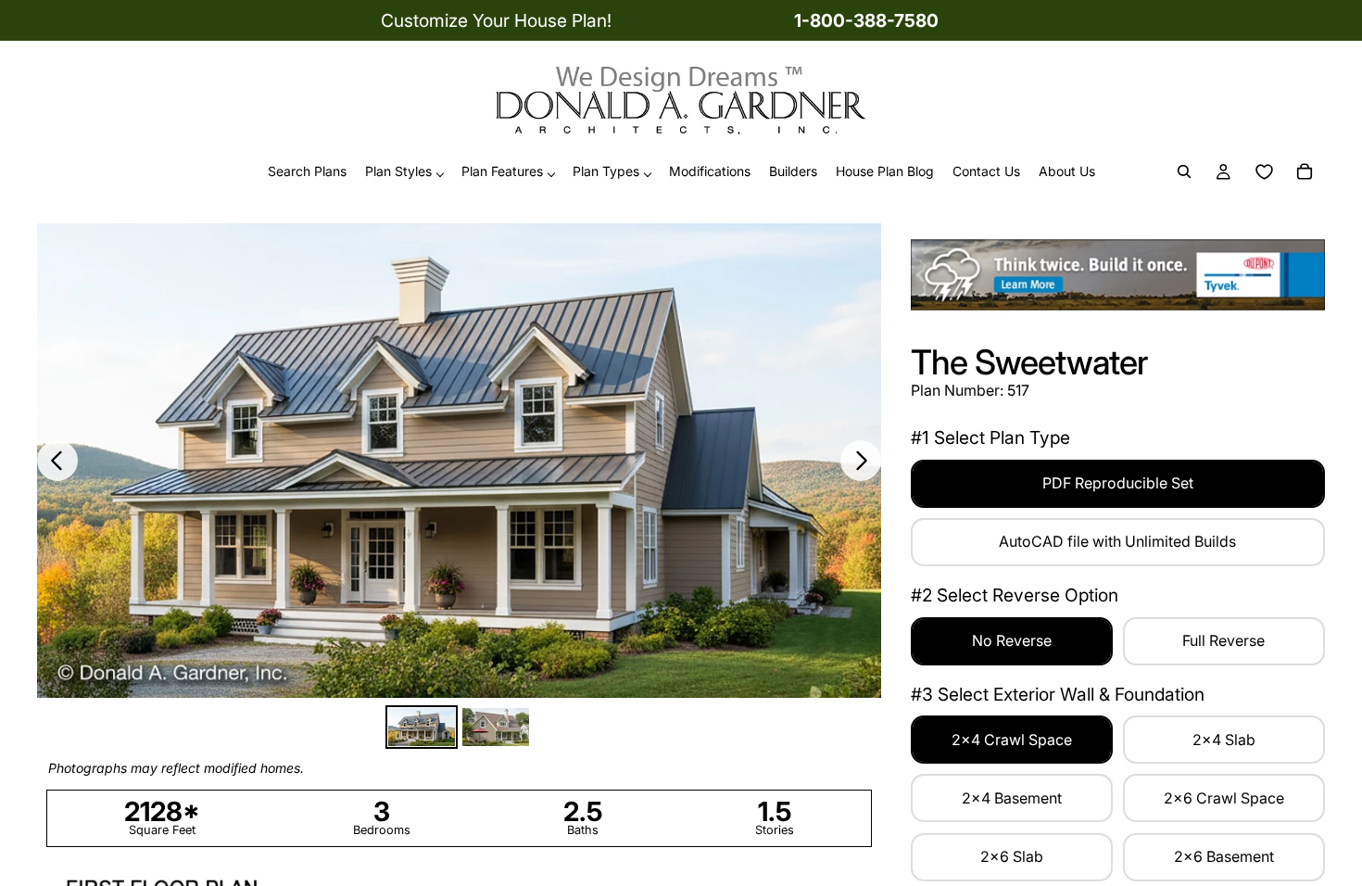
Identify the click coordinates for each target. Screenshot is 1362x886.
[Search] (1184, 172)
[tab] (421, 727)
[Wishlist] (1263, 172)
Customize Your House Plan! (496, 20)
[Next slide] (860, 460)
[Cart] (1304, 172)
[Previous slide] (57, 460)
